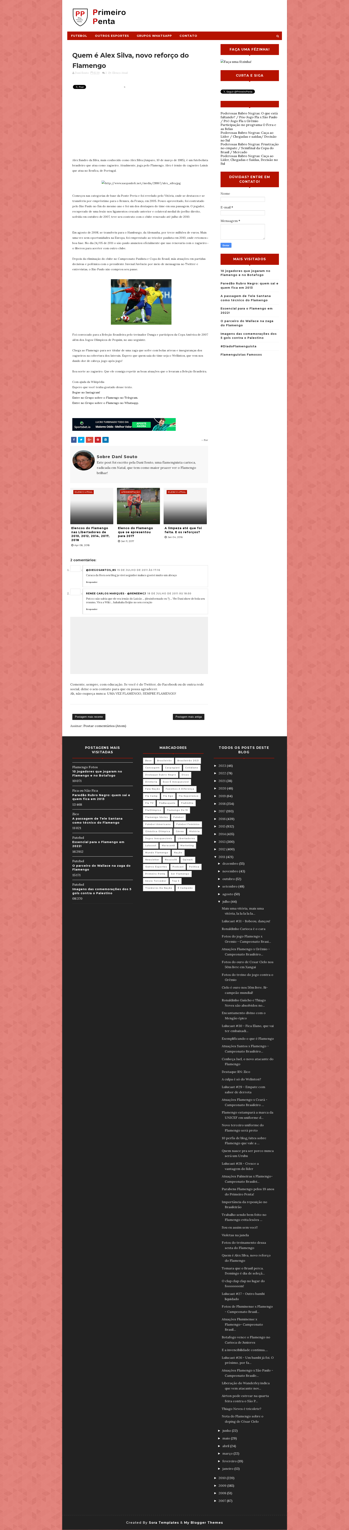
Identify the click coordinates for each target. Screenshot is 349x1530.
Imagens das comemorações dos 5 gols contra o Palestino (101, 891)
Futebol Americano (158, 824)
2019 (223, 796)
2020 (223, 788)
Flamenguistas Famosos (241, 354)
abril (226, 1446)
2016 (222, 819)
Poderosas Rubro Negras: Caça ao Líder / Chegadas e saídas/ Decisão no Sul (248, 136)
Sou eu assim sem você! (240, 1227)
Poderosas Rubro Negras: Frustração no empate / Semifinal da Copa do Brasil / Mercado (250, 148)
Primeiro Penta (155, 874)
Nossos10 (171, 859)
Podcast (178, 866)
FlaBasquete (167, 803)
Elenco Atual (120, 73)
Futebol (79, 36)
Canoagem (152, 767)
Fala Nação (152, 789)
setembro (230, 886)
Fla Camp (151, 796)
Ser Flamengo (180, 874)
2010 (223, 1478)
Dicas (185, 774)
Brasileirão (164, 760)
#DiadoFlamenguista (238, 346)
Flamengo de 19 (177, 810)
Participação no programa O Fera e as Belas (248, 127)
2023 (223, 766)
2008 (223, 1493)
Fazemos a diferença (180, 789)
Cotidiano (191, 767)
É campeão (185, 888)
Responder (92, 582)
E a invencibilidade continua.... (245, 1350)
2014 (223, 834)
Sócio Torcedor (155, 881)
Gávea (180, 831)
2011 (222, 857)
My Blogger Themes (203, 1523)
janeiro (228, 1469)
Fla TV (149, 803)
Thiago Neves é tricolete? (241, 1409)
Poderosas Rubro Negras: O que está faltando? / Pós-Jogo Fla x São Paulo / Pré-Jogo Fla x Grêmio (249, 117)
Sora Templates (164, 1523)
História (194, 831)
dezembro (230, 863)
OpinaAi (188, 859)
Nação (178, 852)
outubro (229, 879)
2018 (222, 804)
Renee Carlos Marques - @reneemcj (116, 593)
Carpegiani (172, 767)
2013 (222, 842)
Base (148, 760)
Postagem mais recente (89, 716)
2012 (222, 849)
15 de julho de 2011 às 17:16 (138, 570)
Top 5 (175, 881)
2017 (222, 811)
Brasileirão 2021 (188, 760)
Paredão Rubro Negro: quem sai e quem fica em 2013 (101, 797)
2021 (222, 781)
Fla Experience (189, 796)
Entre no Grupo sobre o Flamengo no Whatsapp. (105, 403)
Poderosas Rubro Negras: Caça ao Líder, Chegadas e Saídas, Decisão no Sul (249, 160)
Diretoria (151, 782)
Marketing (187, 845)
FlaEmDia (187, 803)
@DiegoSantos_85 (101, 570)
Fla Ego (168, 796)
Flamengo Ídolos (156, 817)
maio (226, 1438)
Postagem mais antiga (189, 716)
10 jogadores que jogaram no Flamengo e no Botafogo (97, 773)
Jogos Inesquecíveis (158, 838)
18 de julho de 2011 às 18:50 (169, 593)
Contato (188, 36)
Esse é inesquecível (176, 782)
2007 (223, 1501)
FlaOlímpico (153, 810)
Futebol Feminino (188, 824)
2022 (223, 773)
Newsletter (152, 859)
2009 (223, 1486)
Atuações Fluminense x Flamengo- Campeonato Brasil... (242, 1324)
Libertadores (186, 838)
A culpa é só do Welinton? (241, 1079)
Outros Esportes (112, 36)
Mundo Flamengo (156, 852)
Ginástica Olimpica (157, 831)
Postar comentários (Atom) (104, 726)
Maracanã (168, 845)
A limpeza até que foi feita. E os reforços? (183, 530)
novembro (230, 871)
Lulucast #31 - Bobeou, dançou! (246, 921)
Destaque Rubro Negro (160, 774)
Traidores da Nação (158, 888)
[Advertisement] (208, 13)
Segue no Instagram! (86, 392)
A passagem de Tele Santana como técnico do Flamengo (97, 820)
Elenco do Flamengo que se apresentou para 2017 (135, 532)
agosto (228, 894)
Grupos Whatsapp (154, 36)
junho (227, 1431)
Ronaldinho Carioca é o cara (243, 929)
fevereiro (230, 1461)
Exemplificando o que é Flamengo (248, 1039)
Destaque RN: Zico (236, 1072)
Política (194, 866)
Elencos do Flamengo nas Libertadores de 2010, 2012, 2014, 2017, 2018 (90, 534)
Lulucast (150, 845)
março (227, 1453)
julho (226, 901)
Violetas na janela (235, 1235)
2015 (222, 826)
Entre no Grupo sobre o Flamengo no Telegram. (105, 397)
